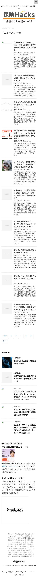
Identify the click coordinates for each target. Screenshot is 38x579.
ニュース (16, 55)
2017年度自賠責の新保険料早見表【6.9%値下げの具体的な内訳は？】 (25, 378)
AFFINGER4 (19, 575)
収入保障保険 (24, 55)
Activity (10, 534)
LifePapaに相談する (24, 536)
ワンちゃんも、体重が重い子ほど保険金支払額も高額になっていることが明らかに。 (25, 164)
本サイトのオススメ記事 (15, 554)
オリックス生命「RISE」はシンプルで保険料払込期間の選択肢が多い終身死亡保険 (25, 412)
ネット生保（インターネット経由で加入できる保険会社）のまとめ (20, 544)
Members (11, 538)
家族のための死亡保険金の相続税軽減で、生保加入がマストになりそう (25, 104)
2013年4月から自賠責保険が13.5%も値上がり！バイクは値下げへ (24, 78)
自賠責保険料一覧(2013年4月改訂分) (22, 556)
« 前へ (5, 336)
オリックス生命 (30, 53)
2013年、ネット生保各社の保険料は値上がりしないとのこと (25, 278)
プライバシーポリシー (21, 546)
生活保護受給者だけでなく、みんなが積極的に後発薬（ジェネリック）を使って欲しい (25, 307)
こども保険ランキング (18, 542)
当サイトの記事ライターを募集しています (21, 552)
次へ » (5, 341)
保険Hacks (19, 561)
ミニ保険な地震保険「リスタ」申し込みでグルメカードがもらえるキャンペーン (25, 224)
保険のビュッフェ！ (9, 466)
